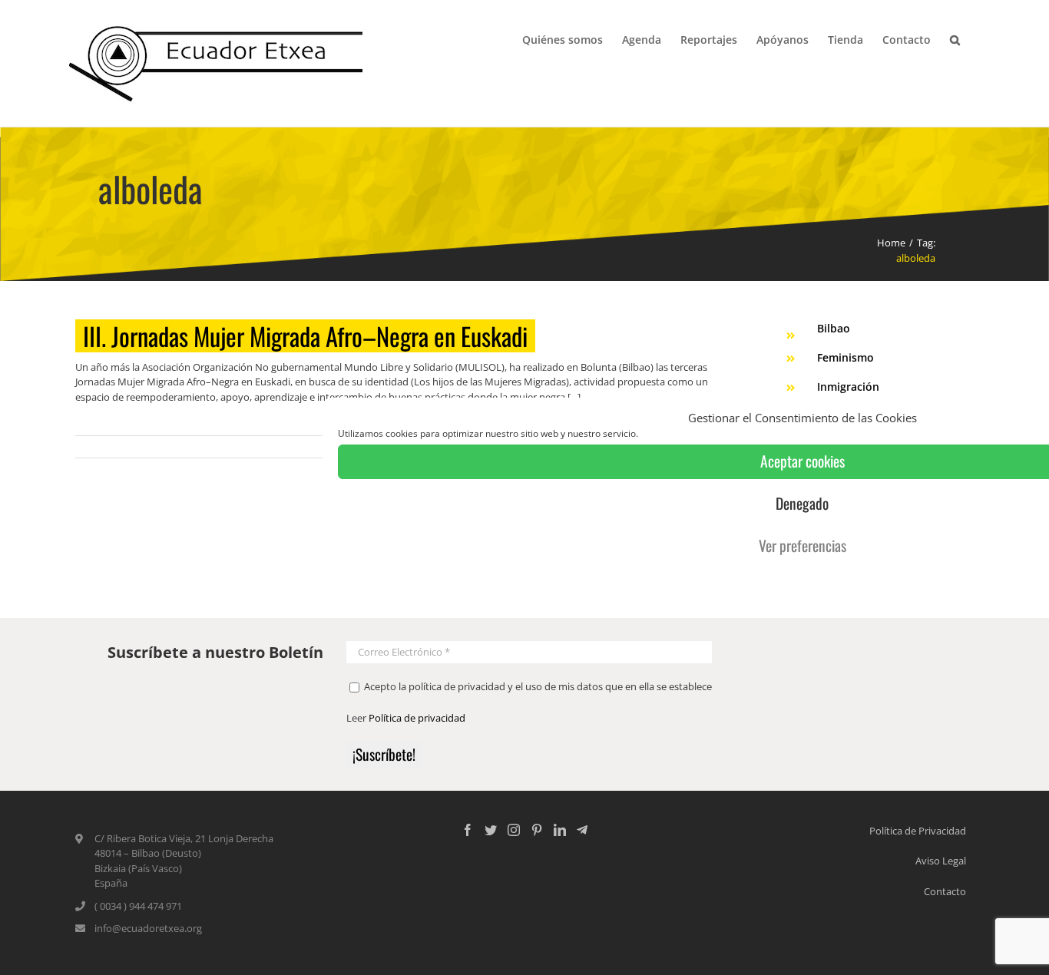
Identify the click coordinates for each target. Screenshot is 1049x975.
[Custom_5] (582, 830)
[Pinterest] (537, 830)
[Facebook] (468, 830)
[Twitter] (491, 830)
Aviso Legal (940, 861)
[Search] (955, 38)
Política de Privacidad (917, 831)
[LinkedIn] (560, 830)
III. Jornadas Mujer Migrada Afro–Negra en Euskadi (305, 335)
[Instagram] (514, 830)
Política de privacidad (417, 718)
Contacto (945, 891)
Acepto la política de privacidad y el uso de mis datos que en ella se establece (537, 686)
